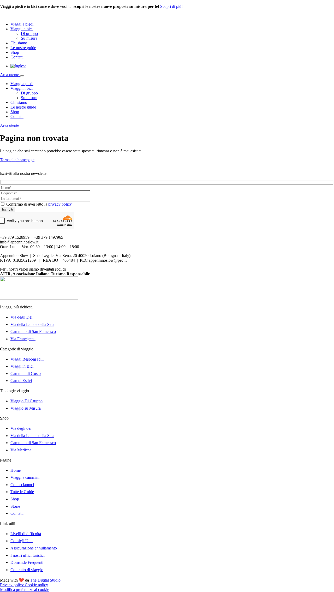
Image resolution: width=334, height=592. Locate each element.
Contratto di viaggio (26, 569)
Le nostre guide (23, 47)
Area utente (10, 75)
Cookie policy (36, 585)
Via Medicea (20, 450)
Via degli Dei (21, 317)
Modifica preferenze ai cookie (24, 589)
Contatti (16, 57)
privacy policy (60, 204)
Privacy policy (12, 585)
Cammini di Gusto (25, 373)
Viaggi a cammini (24, 477)
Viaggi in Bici (21, 366)
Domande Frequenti (26, 562)
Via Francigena (22, 339)
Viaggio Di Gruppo (26, 401)
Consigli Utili (21, 541)
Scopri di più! (171, 6)
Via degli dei (20, 428)
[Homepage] (23, 15)
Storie (15, 506)
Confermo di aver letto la (39, 204)
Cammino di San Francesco (33, 331)
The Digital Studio (45, 580)
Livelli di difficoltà (25, 533)
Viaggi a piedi (21, 24)
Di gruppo (29, 33)
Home (15, 470)
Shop (14, 52)
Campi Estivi (21, 380)
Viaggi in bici (21, 29)
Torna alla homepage (17, 160)
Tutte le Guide (22, 491)
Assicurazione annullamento (33, 548)
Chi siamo (18, 43)
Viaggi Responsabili (27, 359)
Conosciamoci (22, 484)
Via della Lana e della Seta (32, 324)
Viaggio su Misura (25, 408)
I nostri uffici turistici (27, 555)
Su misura (29, 38)
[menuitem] (18, 66)
